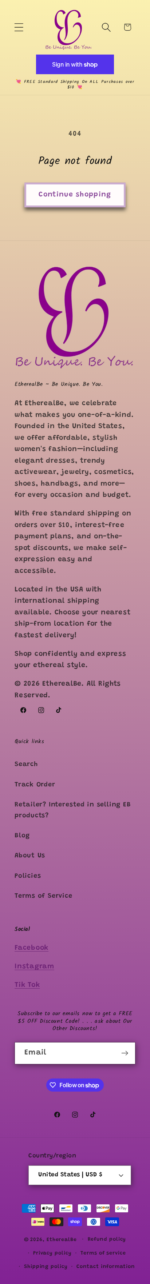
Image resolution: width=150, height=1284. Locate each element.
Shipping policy (46, 1266)
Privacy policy (52, 1253)
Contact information (105, 1266)
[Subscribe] (124, 1053)
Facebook (31, 948)
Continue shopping (75, 194)
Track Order (35, 785)
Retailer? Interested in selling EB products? (73, 810)
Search (26, 764)
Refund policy (107, 1239)
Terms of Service (43, 896)
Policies (28, 876)
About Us (30, 856)
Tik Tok (27, 985)
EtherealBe (62, 1240)
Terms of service (103, 1253)
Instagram (34, 966)
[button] (18, 27)
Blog (22, 836)
